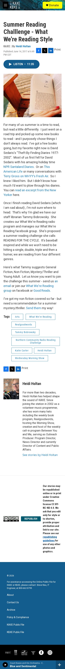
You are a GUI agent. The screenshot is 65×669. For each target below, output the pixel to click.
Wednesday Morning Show (29, 358)
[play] (5, 664)
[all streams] (60, 664)
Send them (33, 308)
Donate (54, 5)
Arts (17, 316)
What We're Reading (40, 316)
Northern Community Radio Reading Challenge (36, 341)
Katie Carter (22, 350)
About (10, 595)
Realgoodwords (23, 324)
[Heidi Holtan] (11, 389)
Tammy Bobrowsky (25, 332)
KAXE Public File (15, 624)
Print (57, 49)
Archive (11, 610)
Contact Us (13, 602)
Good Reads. (42, 290)
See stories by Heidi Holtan (40, 455)
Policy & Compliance (18, 617)
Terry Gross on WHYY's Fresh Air (25, 176)
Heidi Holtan (23, 46)
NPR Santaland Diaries (18, 167)
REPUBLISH (30, 518)
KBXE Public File (15, 632)
